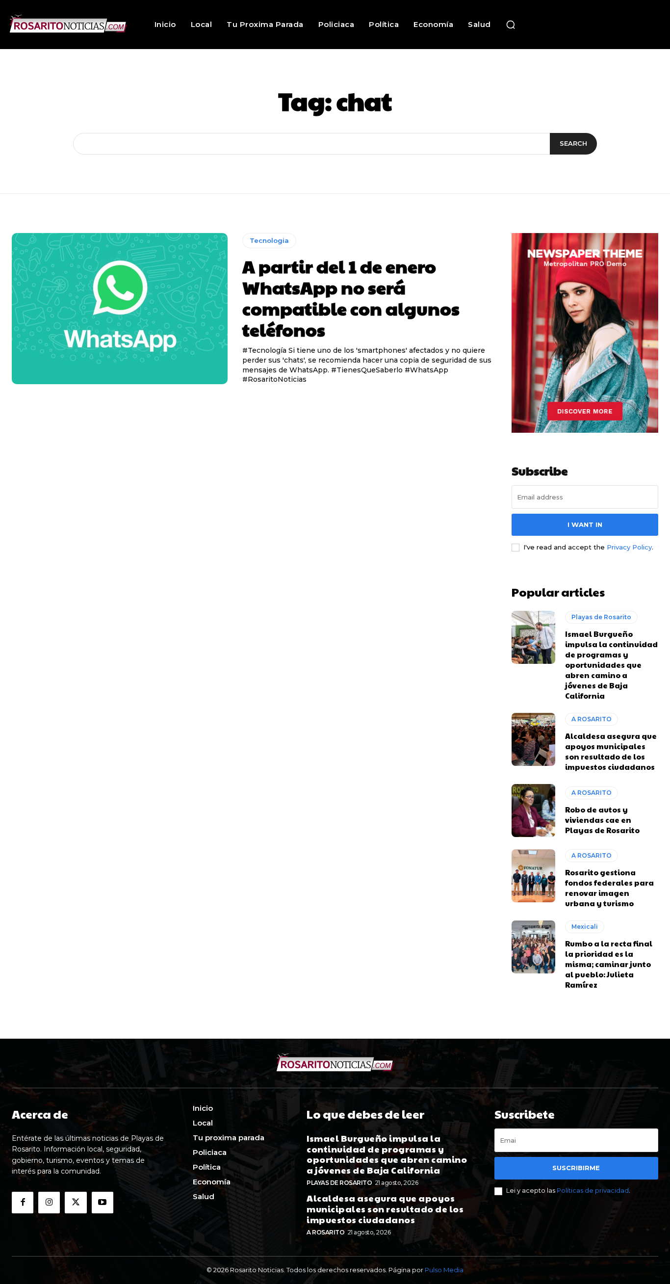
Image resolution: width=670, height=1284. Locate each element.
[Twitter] (75, 1202)
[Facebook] (22, 1202)
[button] (510, 24)
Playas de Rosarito (601, 617)
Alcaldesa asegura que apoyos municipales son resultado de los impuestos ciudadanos (611, 751)
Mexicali (584, 926)
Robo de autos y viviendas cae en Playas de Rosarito (602, 819)
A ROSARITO (591, 719)
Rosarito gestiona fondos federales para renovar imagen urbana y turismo (609, 887)
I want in (584, 524)
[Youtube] (102, 1202)
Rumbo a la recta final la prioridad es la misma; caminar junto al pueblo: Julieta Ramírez (608, 964)
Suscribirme (576, 1168)
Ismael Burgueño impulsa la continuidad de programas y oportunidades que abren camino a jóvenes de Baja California (611, 665)
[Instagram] (49, 1202)
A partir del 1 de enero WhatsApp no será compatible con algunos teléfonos (351, 298)
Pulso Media (444, 1270)
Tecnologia (269, 240)
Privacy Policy (629, 547)
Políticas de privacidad (593, 1190)
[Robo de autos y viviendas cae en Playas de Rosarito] (534, 810)
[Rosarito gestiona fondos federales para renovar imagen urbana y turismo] (534, 875)
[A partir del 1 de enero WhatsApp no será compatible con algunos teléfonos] (120, 308)
